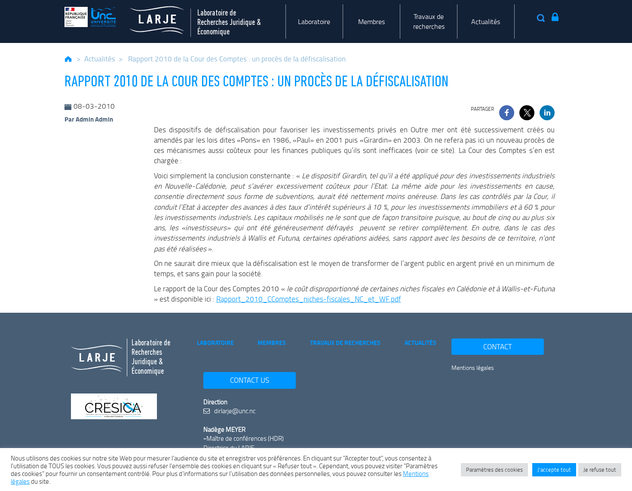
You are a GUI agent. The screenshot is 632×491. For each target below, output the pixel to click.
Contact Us (249, 380)
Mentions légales (472, 367)
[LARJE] (150, 17)
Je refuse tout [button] (599, 469)
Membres (371, 21)
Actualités (485, 21)
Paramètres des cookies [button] (494, 469)
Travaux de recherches (429, 21)
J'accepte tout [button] (554, 469)
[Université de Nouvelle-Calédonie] (90, 17)
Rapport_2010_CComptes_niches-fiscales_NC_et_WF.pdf (308, 299)
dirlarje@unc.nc (234, 410)
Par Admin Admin (88, 119)
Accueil (68, 59)
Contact (497, 346)
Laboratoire (314, 21)
